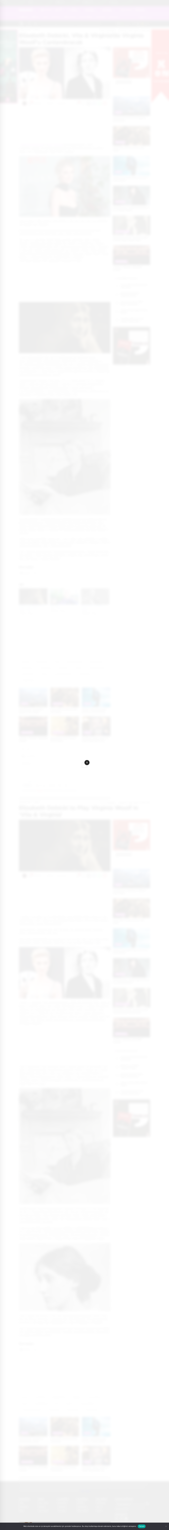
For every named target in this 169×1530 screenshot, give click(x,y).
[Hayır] (166, 1526)
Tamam (141, 1526)
